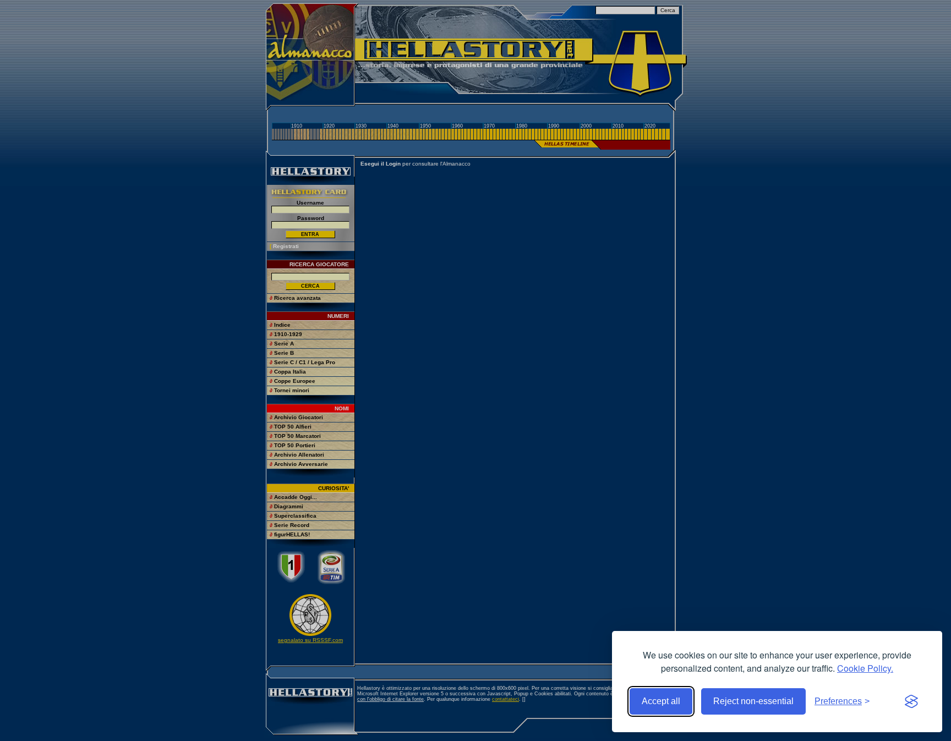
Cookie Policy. (865, 668)
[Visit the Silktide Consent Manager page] (911, 701)
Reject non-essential (753, 701)
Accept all (661, 701)
